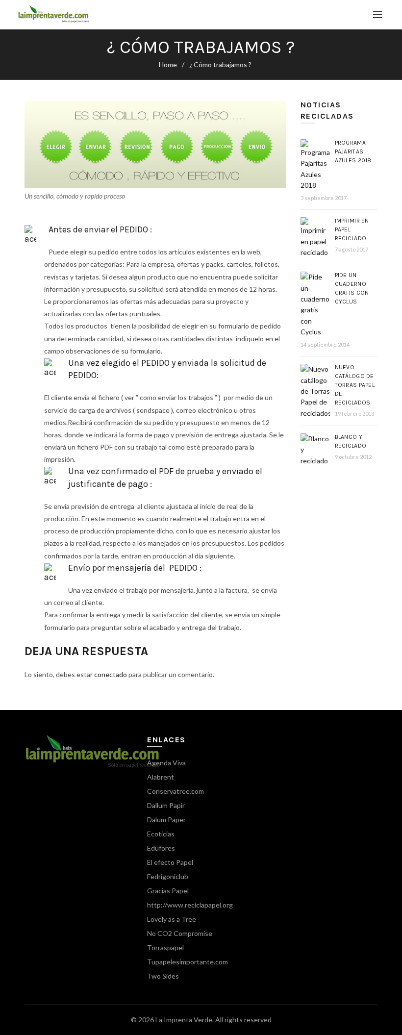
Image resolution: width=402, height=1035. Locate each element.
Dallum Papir (166, 805)
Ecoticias (161, 834)
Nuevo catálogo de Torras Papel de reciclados (355, 385)
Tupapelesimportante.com (187, 962)
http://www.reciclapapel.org (190, 905)
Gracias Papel (168, 890)
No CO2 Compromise (179, 933)
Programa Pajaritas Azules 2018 (353, 151)
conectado (110, 674)
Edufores (161, 848)
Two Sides (163, 976)
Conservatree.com (175, 791)
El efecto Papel (170, 862)
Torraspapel (165, 947)
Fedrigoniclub (167, 876)
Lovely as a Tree (171, 919)
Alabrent (160, 777)
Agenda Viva (166, 762)
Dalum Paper (166, 819)
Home (168, 64)
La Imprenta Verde (183, 1019)
